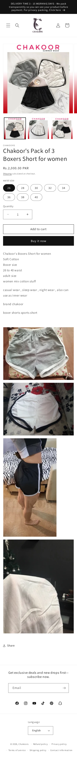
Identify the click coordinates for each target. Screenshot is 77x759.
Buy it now (38, 241)
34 (63, 188)
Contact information (61, 750)
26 (9, 188)
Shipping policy (38, 750)
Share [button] (11, 645)
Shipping (7, 173)
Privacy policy (59, 744)
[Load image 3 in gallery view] (62, 128)
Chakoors (23, 744)
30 (36, 188)
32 (50, 188)
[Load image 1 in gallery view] (15, 128)
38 (22, 197)
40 (36, 197)
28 (22, 188)
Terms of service (17, 750)
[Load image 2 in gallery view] (38, 128)
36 (9, 197)
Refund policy (40, 744)
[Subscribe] (64, 688)
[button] (8, 25)
